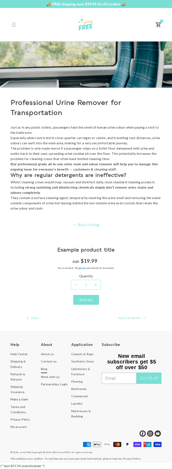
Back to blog (88, 224)
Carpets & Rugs (82, 354)
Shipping (80, 268)
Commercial (79, 396)
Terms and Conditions (18, 409)
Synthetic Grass (82, 361)
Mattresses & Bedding (81, 413)
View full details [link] (129, 318)
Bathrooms (79, 389)
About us (47, 354)
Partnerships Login (54, 384)
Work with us (50, 377)
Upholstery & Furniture (80, 371)
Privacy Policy (20, 419)
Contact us (49, 361)
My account (18, 427)
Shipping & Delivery (18, 364)
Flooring (77, 381)
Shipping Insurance (17, 389)
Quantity (86, 276)
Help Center (19, 354)
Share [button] (35, 318)
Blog (44, 369)
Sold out (86, 300)
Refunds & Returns (17, 376)
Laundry (77, 403)
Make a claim (19, 399)
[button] (14, 24)
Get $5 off (149, 378)
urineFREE (25, 452)
